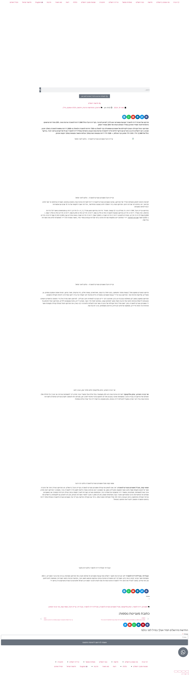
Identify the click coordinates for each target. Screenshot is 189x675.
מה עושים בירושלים (163, 2)
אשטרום (145, 607)
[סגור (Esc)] (175, 671)
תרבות (49, 2)
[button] (146, 117)
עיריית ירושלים (113, 2)
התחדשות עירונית (88, 108)
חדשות (150, 2)
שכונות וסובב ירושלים (88, 2)
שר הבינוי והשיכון (54, 607)
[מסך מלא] (183, 671)
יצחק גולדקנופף (126, 607)
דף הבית (176, 2)
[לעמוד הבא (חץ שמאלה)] (183, 674)
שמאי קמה (64, 607)
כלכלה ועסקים (71, 108)
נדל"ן (64, 108)
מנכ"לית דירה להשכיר (91, 607)
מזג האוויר (58, 2)
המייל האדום (14, 2)
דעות (67, 2)
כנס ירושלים (140, 2)
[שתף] (179, 671)
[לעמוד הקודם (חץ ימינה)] (187, 674)
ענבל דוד (80, 607)
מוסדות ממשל (127, 2)
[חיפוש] (40, 89)
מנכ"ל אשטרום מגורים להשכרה (109, 607)
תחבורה (102, 2)
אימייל (185, 634)
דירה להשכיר (136, 607)
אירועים (97, 108)
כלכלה (75, 2)
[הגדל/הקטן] (187, 671)
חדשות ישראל (27, 2)
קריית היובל (72, 607)
